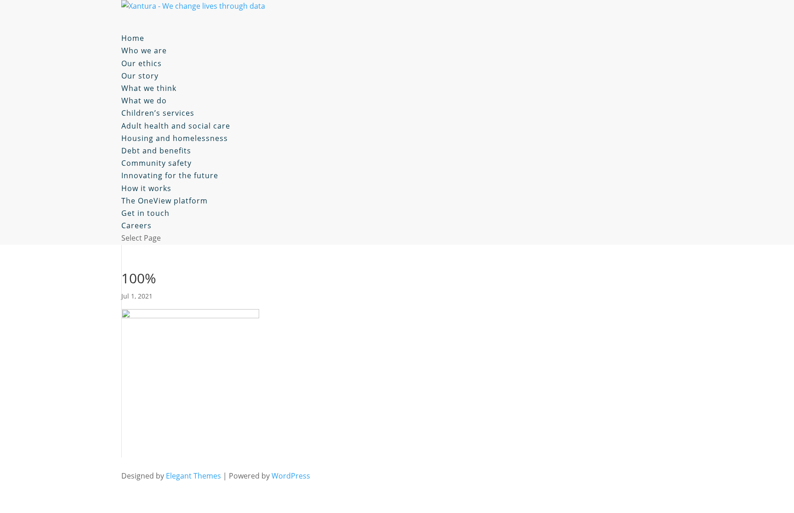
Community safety (156, 163)
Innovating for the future (169, 175)
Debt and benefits (156, 151)
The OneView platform (164, 201)
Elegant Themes (193, 476)
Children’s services (157, 113)
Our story (140, 76)
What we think (148, 88)
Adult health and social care (175, 126)
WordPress (291, 476)
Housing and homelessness (174, 138)
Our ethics (141, 63)
